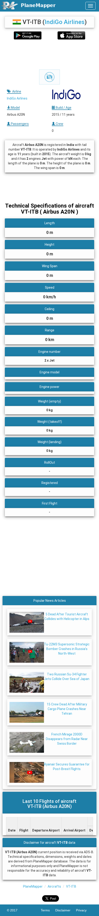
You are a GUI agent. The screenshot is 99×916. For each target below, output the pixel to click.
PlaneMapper (33, 886)
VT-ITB (71, 886)
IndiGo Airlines (64, 21)
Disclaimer (65, 910)
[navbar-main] (90, 6)
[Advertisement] (49, 54)
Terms (48, 910)
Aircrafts (54, 886)
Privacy (84, 910)
